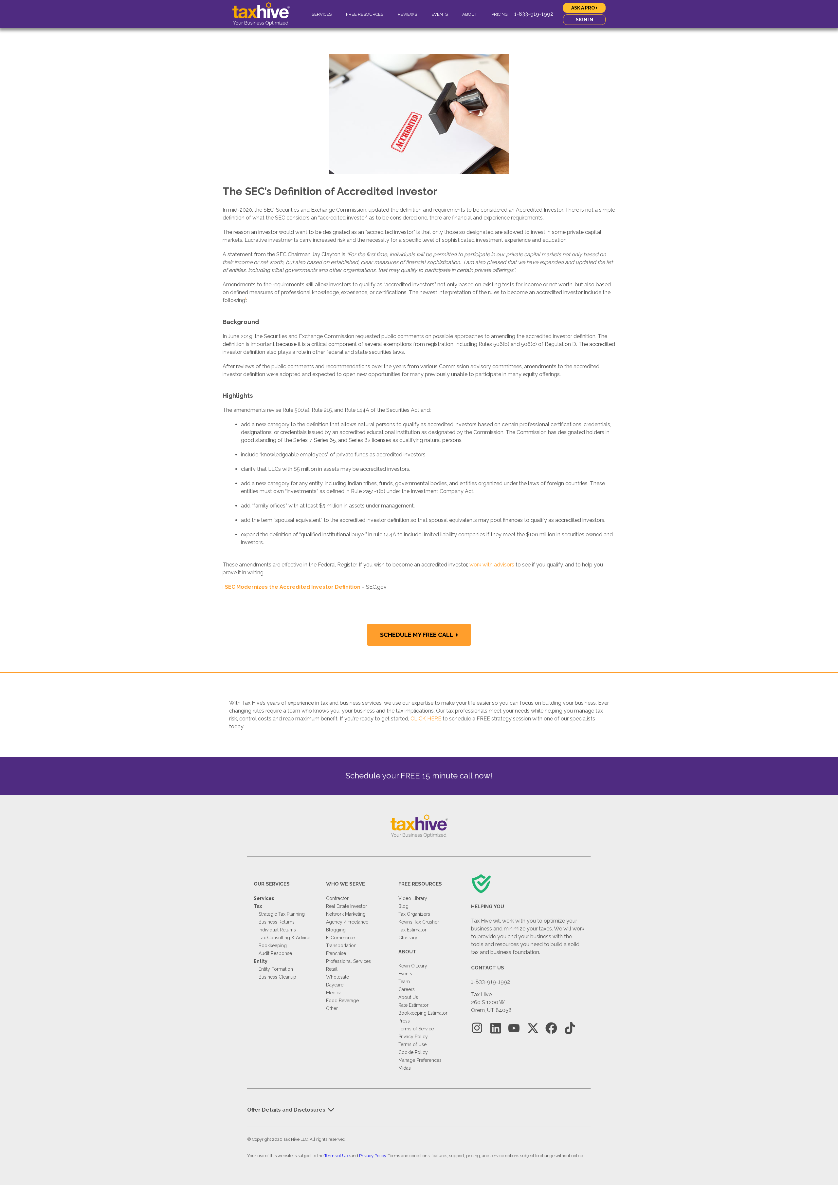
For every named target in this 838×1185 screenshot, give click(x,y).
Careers (406, 989)
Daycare (334, 984)
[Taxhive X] (532, 1028)
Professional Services (348, 961)
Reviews (407, 14)
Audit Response (275, 953)
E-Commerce (340, 937)
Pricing (499, 14)
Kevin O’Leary (412, 965)
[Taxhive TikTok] (570, 1028)
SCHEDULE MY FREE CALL (417, 634)
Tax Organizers (414, 914)
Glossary (407, 937)
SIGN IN (584, 19)
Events (439, 14)
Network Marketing (346, 914)
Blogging (336, 929)
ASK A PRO (583, 7)
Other (332, 1008)
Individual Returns (277, 929)
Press (404, 1020)
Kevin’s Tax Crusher (418, 922)
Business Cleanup (277, 977)
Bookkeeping (273, 945)
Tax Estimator (412, 929)
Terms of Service (416, 1028)
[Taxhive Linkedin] (495, 1028)
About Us (408, 997)
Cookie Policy (413, 1052)
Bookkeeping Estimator (422, 1013)
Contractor (337, 898)
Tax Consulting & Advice (284, 937)
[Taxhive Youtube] (514, 1028)
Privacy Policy (413, 1036)
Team (404, 981)
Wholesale (337, 977)
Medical (334, 992)
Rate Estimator (413, 1005)
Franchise (336, 953)
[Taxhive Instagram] (477, 1028)
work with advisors (491, 565)
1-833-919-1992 (533, 14)
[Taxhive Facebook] (551, 1028)
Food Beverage (342, 1000)
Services (322, 14)
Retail (331, 969)
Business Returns (277, 922)
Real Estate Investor (346, 906)
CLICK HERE (425, 719)
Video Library (412, 898)
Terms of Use (412, 1044)
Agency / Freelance (347, 922)
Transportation (341, 945)
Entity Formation (276, 969)
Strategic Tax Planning (282, 914)
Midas (404, 1068)
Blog (403, 906)
